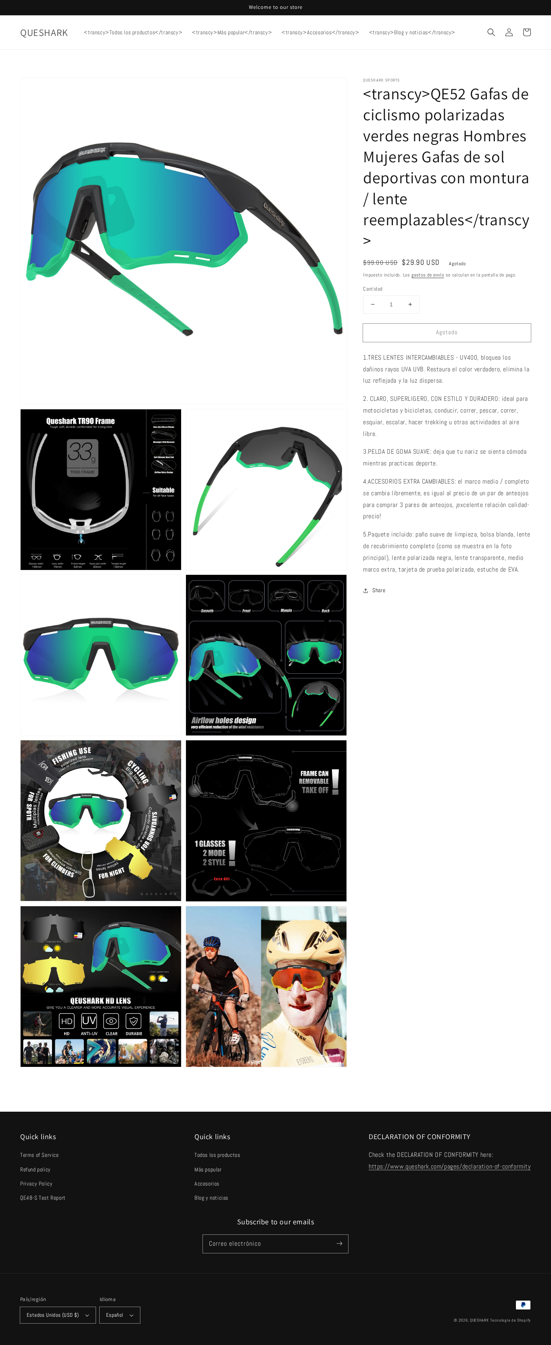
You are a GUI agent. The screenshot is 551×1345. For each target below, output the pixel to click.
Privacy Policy (36, 1183)
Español (114, 1314)
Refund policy (35, 1169)
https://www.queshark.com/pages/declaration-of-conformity (450, 1166)
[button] (491, 32)
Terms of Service (39, 1155)
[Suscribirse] (339, 1244)
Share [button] (378, 590)
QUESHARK (479, 1320)
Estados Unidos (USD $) (53, 1314)
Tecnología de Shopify (510, 1320)
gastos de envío (427, 275)
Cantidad (372, 288)
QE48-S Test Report (43, 1197)
